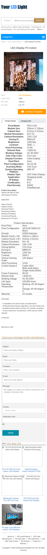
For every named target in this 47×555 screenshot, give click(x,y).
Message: (6, 386)
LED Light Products (15, 42)
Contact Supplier (34, 111)
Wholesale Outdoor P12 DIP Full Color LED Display (11, 500)
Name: (5, 356)
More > (4, 443)
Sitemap (23, 543)
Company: (6, 366)
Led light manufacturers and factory (21, 8)
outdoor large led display (21, 27)
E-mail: (5, 376)
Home (3, 42)
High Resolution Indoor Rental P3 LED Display (31, 471)
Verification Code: (9, 417)
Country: (5, 407)
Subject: (5, 346)
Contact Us (36, 541)
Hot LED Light (20, 539)
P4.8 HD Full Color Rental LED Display (31, 499)
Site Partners (25, 541)
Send (10, 433)
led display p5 (36, 27)
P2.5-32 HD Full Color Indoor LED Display (11, 470)
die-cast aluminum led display (24, 29)
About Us (10, 536)
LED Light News (33, 539)
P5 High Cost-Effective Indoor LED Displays (11, 528)
